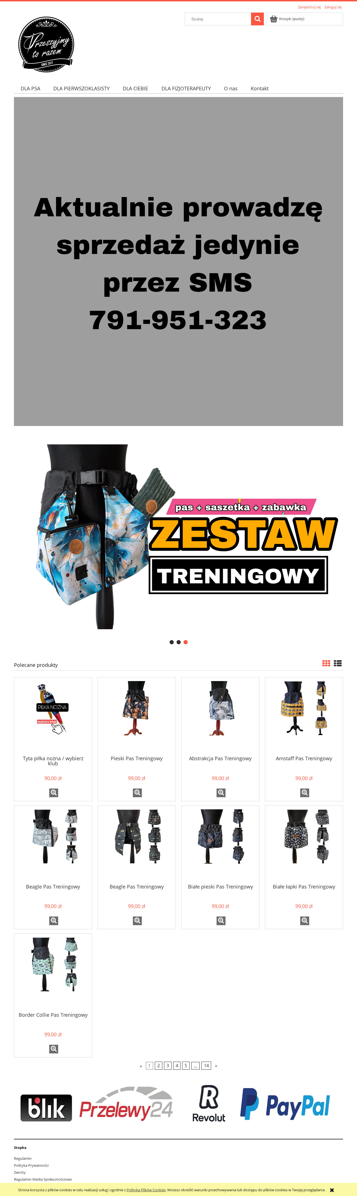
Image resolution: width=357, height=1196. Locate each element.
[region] (178, 537)
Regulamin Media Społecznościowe (43, 1179)
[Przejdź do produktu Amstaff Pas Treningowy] (304, 716)
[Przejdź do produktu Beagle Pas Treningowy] (53, 844)
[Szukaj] (257, 19)
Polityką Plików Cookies (146, 1189)
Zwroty (20, 1172)
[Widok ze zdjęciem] (326, 663)
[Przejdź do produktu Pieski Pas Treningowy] (137, 716)
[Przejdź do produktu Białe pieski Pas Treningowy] (220, 844)
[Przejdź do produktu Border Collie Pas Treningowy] (53, 972)
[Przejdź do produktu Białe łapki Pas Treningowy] (304, 844)
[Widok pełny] (338, 663)
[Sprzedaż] (178, 260)
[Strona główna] (46, 44)
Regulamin (23, 1158)
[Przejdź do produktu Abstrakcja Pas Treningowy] (220, 716)
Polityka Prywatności (31, 1165)
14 (206, 1066)
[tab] (172, 642)
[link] (178, 537)
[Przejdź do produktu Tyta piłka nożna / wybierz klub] (53, 716)
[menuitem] (30, 88)
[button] (53, 792)
